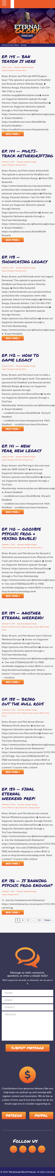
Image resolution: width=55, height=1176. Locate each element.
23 (9, 366)
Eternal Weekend (22, 627)
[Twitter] (41, 1149)
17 (10, 544)
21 (9, 162)
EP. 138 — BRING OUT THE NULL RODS (23, 701)
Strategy (31, 67)
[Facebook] (32, 1149)
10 (8, 457)
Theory (24, 70)
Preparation (24, 808)
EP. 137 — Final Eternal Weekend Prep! (18, 793)
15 (10, 804)
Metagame (11, 70)
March (4, 67)
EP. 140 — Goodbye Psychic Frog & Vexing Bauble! (21, 533)
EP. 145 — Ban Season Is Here (19, 59)
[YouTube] (23, 1149)
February (5, 162)
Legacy (4, 70)
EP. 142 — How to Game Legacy (20, 357)
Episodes (24, 67)
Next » (48, 920)
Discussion (17, 67)
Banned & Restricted (9, 548)
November (5, 710)
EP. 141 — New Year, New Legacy (21, 448)
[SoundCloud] (13, 1149)
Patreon (14, 1115)
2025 (10, 67)
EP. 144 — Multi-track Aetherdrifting (27, 153)
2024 (13, 544)
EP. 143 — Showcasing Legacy (24, 259)
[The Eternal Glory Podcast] (27, 26)
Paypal (41, 1115)
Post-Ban (18, 460)
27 (10, 710)
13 (10, 624)
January (4, 366)
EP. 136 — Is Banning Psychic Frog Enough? (27, 883)
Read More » (13, 133)
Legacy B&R (26, 548)
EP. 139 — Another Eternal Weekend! (22, 615)
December (5, 544)
